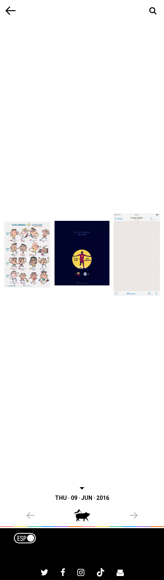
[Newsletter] (120, 574)
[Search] (153, 11)
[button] (50, 516)
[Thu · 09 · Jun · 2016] (82, 253)
